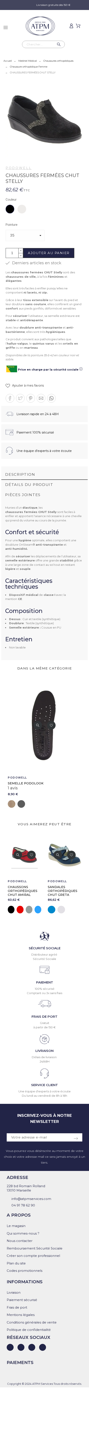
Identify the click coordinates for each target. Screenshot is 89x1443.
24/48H (44, 1061)
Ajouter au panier (49, 253)
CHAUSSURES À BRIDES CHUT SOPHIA (62, 891)
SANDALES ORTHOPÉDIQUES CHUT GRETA (25, 891)
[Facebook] (20, 1347)
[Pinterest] (42, 1347)
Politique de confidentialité (29, 1330)
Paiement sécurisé (22, 1300)
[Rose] (62, 909)
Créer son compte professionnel (33, 1256)
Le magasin (16, 1226)
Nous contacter (19, 1241)
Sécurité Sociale (44, 959)
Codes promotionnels (24, 1271)
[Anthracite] (21, 804)
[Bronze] (80, 909)
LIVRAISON (44, 1051)
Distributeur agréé (44, 954)
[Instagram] (31, 1347)
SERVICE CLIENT (44, 1085)
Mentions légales (21, 1315)
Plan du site (16, 1263)
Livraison (14, 1292)
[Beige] (11, 804)
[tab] (44, 475)
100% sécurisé (44, 988)
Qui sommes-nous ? (23, 1233)
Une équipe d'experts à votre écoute (44, 1091)
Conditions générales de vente (32, 1322)
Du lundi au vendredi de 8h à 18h (44, 1095)
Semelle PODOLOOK (25, 783)
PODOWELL (19, 167)
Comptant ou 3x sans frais (44, 993)
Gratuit (44, 1023)
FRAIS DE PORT (44, 1016)
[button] (25, 386)
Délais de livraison (44, 1057)
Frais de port (17, 1307)
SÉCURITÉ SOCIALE (44, 948)
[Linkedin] (10, 1347)
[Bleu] (14, 909)
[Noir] (53, 909)
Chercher (59, 44)
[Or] (71, 909)
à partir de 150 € (44, 1027)
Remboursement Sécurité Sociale (34, 1248)
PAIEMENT (44, 982)
